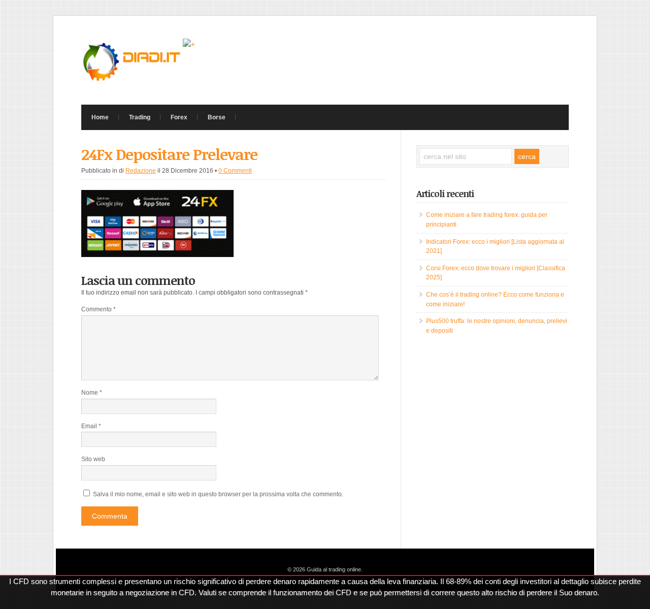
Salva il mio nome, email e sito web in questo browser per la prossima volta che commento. (218, 494)
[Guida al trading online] (132, 82)
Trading (139, 117)
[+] (189, 44)
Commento (98, 309)
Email (91, 426)
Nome (91, 392)
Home (100, 117)
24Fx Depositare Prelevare (169, 154)
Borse (216, 117)
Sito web (93, 459)
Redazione (140, 170)
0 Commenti (235, 170)
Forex (179, 117)
